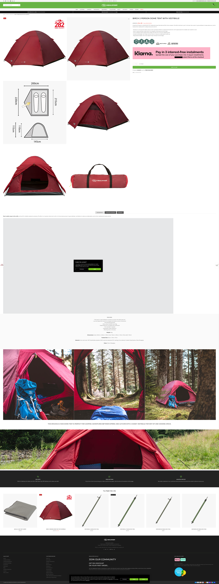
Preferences (125, 579)
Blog (119, 9)
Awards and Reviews (7, 569)
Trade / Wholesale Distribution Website (53, 575)
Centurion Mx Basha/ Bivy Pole (163, 529)
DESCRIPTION (100, 212)
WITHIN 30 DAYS (182, 12)
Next (217, 513)
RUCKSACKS (96, 9)
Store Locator (6, 572)
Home (4, 14)
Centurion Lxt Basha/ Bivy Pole (127, 529)
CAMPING (89, 9)
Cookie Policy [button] (110, 579)
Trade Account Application (51, 577)
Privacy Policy (48, 569)
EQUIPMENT (104, 9)
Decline (134, 579)
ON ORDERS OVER (109, 12)
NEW (77, 9)
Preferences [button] (87, 580)
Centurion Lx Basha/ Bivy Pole (92, 529)
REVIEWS (120, 212)
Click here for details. (179, 563)
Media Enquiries (49, 572)
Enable (95, 269)
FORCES (131, 9)
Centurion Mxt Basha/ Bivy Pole (199, 529)
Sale (5, 18)
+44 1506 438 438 (101, 547)
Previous (2, 513)
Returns (47, 563)
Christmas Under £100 (10, 14)
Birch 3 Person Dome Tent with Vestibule (56, 529)
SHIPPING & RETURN (110, 212)
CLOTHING (82, 9)
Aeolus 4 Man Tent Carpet (20, 529)
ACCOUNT (125, 9)
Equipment (5, 564)
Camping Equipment (7, 561)
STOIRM (136, 9)
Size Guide (48, 559)
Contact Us (48, 566)
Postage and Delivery (50, 561)
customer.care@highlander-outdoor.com (116, 547)
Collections (113, 9)
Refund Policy (49, 564)
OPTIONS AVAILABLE (36, 12)
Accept (143, 579)
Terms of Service (49, 567)
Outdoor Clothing (6, 559)
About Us (48, 558)
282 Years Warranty (49, 574)
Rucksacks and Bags (7, 563)
